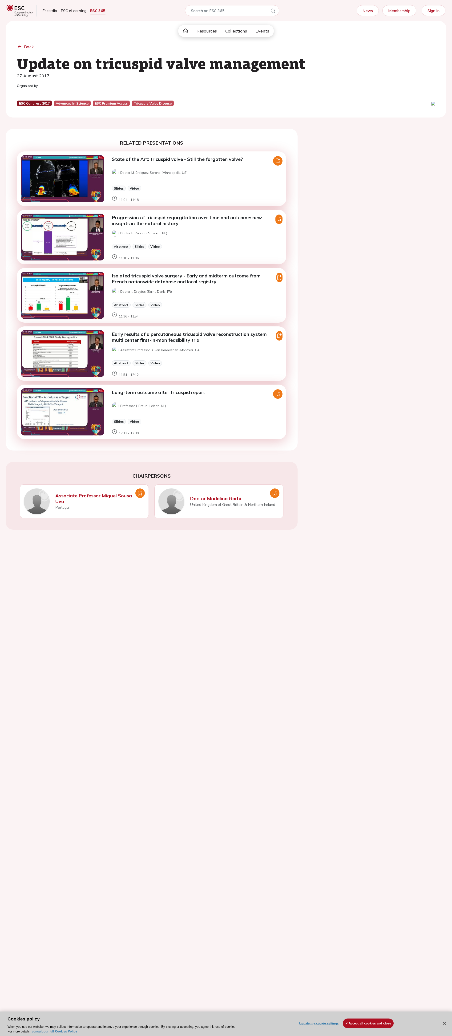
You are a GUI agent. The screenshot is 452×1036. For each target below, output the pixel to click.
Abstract (121, 246)
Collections (236, 31)
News (368, 10)
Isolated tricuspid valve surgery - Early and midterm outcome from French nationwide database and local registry (186, 278)
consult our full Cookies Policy (54, 1031)
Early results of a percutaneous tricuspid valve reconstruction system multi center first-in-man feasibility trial (189, 337)
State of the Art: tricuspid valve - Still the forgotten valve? (177, 159)
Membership (399, 10)
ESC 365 (97, 10)
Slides (119, 188)
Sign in (434, 10)
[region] (226, 1024)
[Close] (444, 1023)
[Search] (273, 11)
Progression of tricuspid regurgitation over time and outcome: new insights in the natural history (187, 220)
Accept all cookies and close (370, 1023)
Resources (207, 31)
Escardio (49, 10)
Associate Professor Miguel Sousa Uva (93, 498)
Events (262, 31)
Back (29, 46)
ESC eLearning (73, 10)
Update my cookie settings (319, 1023)
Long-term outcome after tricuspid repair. (159, 392)
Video (134, 188)
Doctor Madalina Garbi (215, 498)
